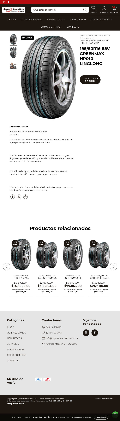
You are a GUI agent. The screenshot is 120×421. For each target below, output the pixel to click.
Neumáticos (94, 35)
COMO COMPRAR (51, 27)
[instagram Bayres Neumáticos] (4, 2)
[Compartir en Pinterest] (25, 198)
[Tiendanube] (104, 399)
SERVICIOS (77, 19)
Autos (107, 35)
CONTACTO (73, 27)
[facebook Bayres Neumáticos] (8, 2)
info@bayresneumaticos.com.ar (62, 338)
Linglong (86, 38)
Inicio (82, 35)
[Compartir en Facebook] (12, 198)
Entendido (101, 417)
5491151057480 (53, 327)
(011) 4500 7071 (54, 332)
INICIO (12, 19)
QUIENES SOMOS (31, 19)
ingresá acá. (54, 401)
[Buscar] (85, 9)
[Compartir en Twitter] (19, 198)
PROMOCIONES (100, 19)
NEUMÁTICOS (55, 19)
